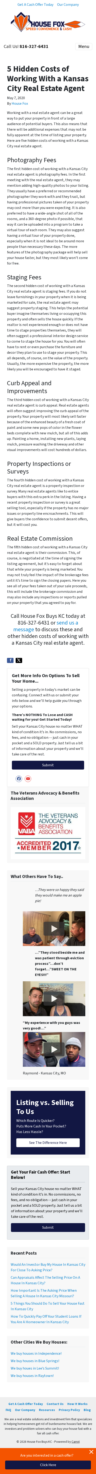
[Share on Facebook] (10, 660)
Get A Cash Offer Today (35, 4)
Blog (87, 1410)
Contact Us (55, 1404)
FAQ (8, 1410)
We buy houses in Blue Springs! (35, 1361)
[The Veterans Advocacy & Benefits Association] (48, 832)
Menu (83, 46)
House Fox (20, 103)
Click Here (48, 1465)
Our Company (68, 4)
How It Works (77, 1404)
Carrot (76, 1441)
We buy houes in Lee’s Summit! (35, 1368)
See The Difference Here (48, 1142)
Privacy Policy (69, 1410)
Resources (47, 1410)
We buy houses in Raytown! (32, 1375)
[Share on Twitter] (19, 660)
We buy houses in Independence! (36, 1353)
